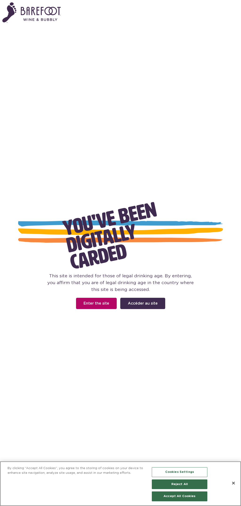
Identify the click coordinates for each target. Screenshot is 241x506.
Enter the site (96, 303)
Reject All (179, 484)
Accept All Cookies (179, 496)
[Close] (233, 483)
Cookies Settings (179, 472)
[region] (120, 483)
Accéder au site (143, 303)
